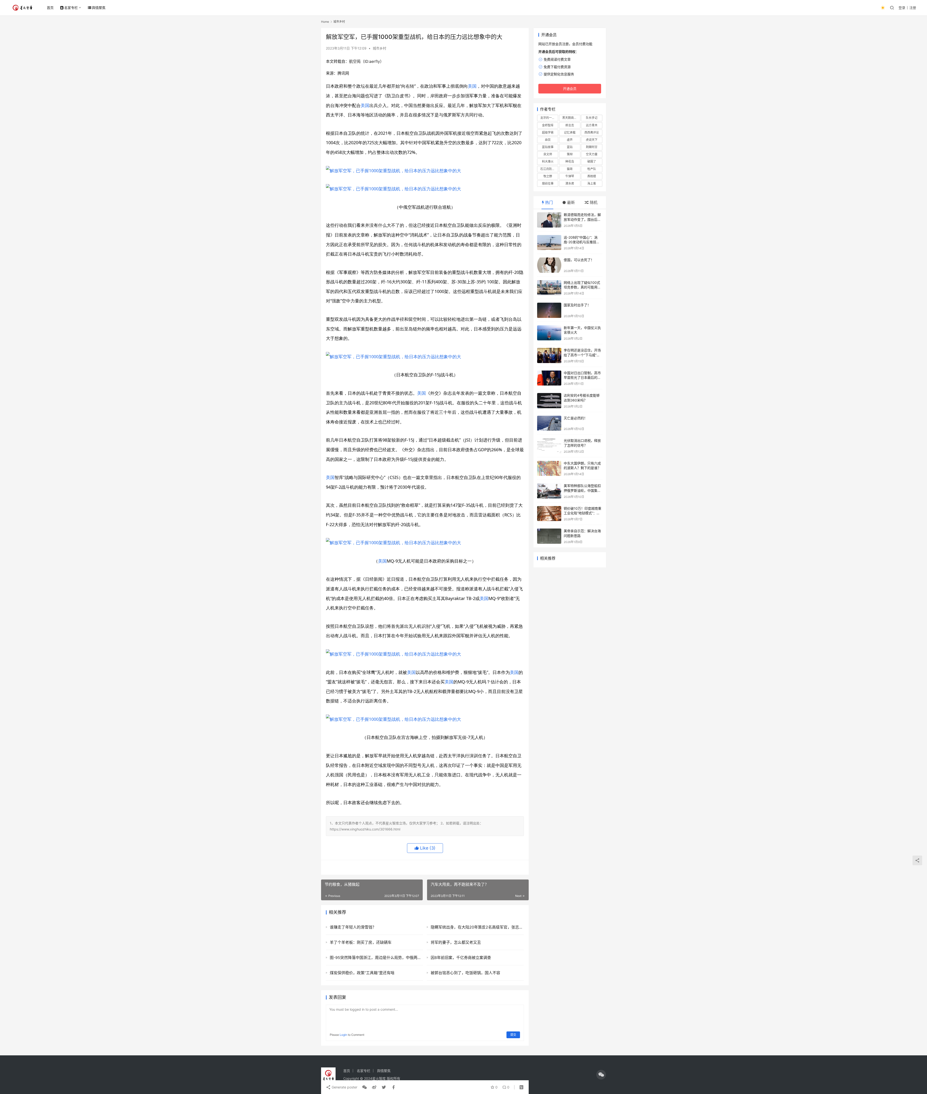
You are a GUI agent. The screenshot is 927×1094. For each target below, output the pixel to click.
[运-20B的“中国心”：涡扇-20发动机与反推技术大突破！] (549, 242)
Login (343, 1035)
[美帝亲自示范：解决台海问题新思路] (549, 536)
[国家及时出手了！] (549, 310)
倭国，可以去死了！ (579, 260)
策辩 (570, 154)
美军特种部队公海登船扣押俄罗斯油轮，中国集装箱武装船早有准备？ (582, 490)
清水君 (569, 183)
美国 (472, 86)
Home (325, 21)
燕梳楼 (591, 176)
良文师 (547, 154)
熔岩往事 (548, 183)
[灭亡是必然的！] (549, 423)
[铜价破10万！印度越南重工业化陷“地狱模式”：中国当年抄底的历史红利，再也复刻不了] (549, 513)
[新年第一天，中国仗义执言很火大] (549, 333)
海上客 (591, 183)
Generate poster (344, 1087)
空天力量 (591, 154)
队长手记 (591, 118)
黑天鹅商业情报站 (571, 118)
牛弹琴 (569, 176)
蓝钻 (570, 147)
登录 (902, 8)
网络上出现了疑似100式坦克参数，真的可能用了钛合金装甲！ (582, 287)
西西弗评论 (591, 132)
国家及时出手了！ (577, 305)
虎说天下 (591, 140)
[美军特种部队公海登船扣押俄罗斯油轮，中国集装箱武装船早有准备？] (549, 491)
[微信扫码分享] (364, 1087)
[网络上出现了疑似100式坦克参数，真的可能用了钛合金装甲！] (549, 287)
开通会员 (569, 88)
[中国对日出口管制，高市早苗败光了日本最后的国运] (549, 378)
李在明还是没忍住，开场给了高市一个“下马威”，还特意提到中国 (582, 355)
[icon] (601, 1075)
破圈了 (591, 161)
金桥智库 (548, 125)
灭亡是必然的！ (575, 418)
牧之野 (547, 176)
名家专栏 (71, 8)
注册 (912, 8)
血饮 (548, 140)
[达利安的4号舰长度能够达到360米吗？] (549, 400)
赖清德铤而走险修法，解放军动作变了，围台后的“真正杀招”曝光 (582, 219)
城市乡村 (379, 48)
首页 (50, 8)
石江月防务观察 (549, 169)
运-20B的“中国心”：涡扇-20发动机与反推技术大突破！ (582, 242)
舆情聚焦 (98, 8)
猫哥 (570, 169)
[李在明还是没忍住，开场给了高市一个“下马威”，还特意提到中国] (549, 355)
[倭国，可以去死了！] (549, 265)
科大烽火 (548, 161)
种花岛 (569, 161)
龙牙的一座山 (549, 118)
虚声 (570, 140)
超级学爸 (548, 132)
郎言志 (569, 125)
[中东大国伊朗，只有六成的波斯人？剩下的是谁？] (549, 468)
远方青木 (591, 125)
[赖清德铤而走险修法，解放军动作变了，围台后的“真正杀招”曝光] (549, 220)
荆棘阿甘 (591, 147)
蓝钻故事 (548, 147)
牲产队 (591, 169)
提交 (513, 1035)
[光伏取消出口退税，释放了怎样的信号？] (549, 445)
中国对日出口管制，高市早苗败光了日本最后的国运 (582, 377)
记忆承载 (570, 132)
